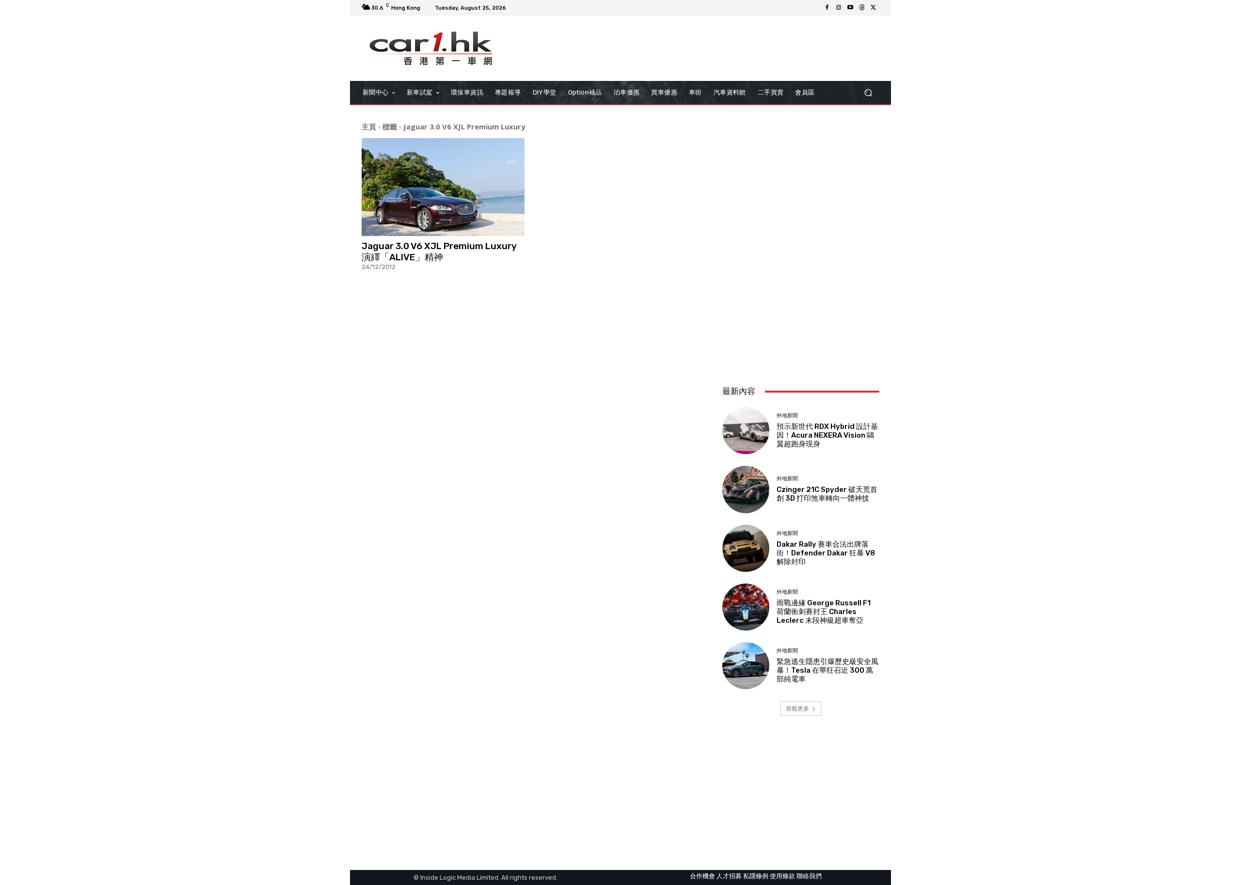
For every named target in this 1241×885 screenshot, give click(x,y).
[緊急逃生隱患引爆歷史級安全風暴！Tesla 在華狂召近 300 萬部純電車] (745, 665)
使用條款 (782, 876)
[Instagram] (838, 8)
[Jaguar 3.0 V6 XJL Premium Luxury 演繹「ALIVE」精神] (443, 187)
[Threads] (862, 8)
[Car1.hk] (431, 48)
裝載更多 (797, 708)
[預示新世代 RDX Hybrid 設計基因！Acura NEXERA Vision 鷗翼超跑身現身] (745, 430)
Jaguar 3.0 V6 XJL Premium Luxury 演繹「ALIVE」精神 (439, 251)
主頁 (369, 126)
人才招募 (729, 876)
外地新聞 (787, 415)
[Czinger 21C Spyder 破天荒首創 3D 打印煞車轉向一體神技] (745, 489)
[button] (868, 92)
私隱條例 (755, 876)
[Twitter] (873, 8)
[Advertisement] (800, 313)
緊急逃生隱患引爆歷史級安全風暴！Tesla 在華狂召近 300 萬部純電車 (827, 670)
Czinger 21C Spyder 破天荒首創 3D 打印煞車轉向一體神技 (827, 494)
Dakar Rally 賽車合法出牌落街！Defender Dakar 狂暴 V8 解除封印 (826, 553)
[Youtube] (850, 8)
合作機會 (702, 876)
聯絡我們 (809, 876)
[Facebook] (827, 8)
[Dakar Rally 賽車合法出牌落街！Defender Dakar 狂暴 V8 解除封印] (745, 548)
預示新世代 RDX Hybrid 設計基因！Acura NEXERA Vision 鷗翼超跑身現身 (827, 435)
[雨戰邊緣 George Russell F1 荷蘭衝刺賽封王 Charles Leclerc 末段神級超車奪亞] (745, 607)
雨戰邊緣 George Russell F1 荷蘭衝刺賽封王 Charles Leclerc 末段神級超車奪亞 (824, 612)
